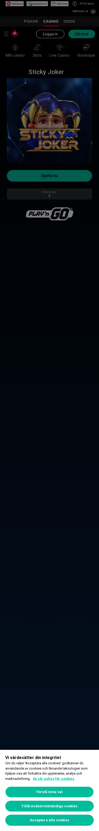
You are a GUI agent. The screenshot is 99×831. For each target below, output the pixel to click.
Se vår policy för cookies (53, 779)
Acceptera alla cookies (49, 820)
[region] (49, 790)
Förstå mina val (49, 792)
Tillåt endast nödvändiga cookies (49, 806)
